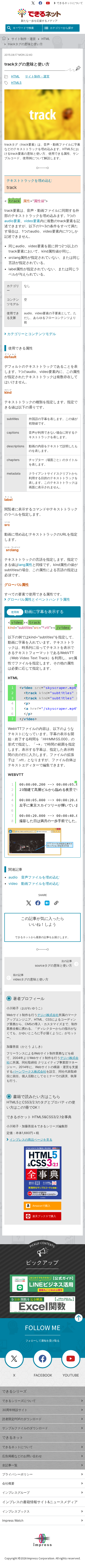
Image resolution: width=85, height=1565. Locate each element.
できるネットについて (70, 3)
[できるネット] (4, 38)
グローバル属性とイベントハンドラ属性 (38, 599)
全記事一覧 (9, 1465)
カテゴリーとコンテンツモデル (31, 334)
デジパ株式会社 (48, 1015)
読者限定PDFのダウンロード (22, 1419)
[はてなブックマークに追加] (47, 903)
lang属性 (25, 564)
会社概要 (8, 1483)
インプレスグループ (16, 1492)
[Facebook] (40, 3)
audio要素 (12, 221)
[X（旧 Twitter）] (33, 3)
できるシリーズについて (19, 1401)
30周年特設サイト (14, 1410)
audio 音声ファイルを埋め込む (34, 877)
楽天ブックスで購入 (44, 1216)
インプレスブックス (16, 1511)
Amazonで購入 (41, 1205)
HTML (45, 39)
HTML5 (16, 82)
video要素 (32, 221)
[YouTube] (48, 3)
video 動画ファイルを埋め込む (34, 883)
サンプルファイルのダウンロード (25, 1428)
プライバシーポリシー (17, 1474)
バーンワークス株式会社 (29, 1071)
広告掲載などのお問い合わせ (22, 1456)
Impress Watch (12, 1520)
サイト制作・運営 (23, 39)
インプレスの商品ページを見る (31, 1139)
